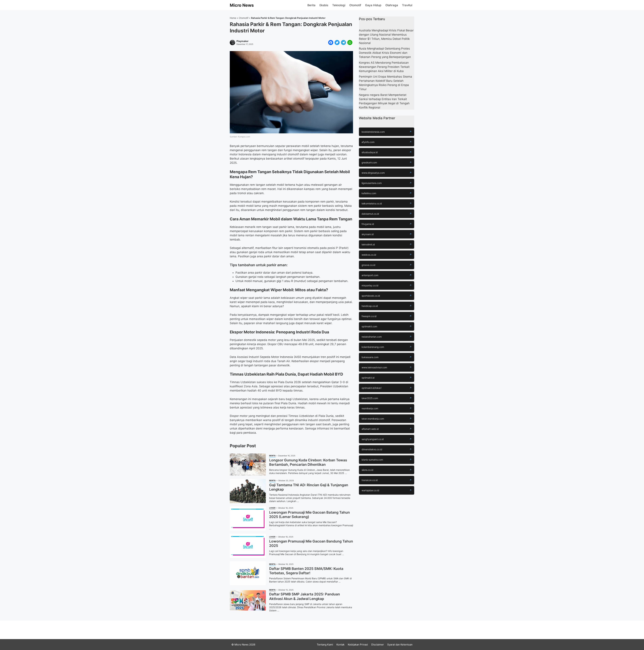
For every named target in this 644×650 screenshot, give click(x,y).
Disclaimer (377, 644)
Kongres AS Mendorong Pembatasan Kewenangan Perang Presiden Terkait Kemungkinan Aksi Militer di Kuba (384, 67)
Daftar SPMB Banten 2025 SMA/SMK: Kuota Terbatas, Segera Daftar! (306, 571)
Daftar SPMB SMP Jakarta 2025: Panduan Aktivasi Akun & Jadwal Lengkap (304, 596)
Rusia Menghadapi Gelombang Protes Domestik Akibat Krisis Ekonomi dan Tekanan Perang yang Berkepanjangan (385, 53)
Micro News (242, 5)
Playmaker (242, 41)
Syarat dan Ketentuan (400, 644)
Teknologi (338, 5)
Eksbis (323, 5)
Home (233, 17)
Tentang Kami (325, 644)
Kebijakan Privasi (358, 644)
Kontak (340, 644)
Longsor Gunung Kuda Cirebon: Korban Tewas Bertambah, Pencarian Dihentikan (308, 462)
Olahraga (391, 5)
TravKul (407, 5)
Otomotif (355, 5)
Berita (311, 5)
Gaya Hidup (373, 5)
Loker (272, 508)
